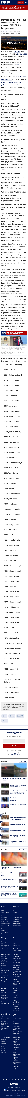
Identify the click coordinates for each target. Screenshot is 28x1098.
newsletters (24, 1079)
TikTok (3, 1041)
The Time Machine (15, 978)
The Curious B (16, 965)
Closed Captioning (15, 993)
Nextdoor (3, 1052)
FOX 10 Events (16, 1020)
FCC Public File (16, 1002)
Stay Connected (16, 1015)
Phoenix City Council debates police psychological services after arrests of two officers (8, 881)
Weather (16, 907)
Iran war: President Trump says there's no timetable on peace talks (9, 874)
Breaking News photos (16, 1028)
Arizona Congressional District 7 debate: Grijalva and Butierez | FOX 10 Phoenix (9, 894)
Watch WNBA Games (16, 1067)
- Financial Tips (5, 949)
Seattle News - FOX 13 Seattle (5, 1002)
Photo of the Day (17, 1031)
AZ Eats (15, 960)
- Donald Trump (17, 950)
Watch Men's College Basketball (16, 1059)
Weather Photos (17, 923)
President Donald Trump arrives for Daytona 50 (13, 347)
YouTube (3, 1039)
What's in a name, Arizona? (17, 983)
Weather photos (17, 1033)
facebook (3, 1079)
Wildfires (15, 916)
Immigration (4, 917)
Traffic (3, 930)
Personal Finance (5, 947)
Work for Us (16, 1010)
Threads (3, 1048)
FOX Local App (5, 1026)
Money (3, 938)
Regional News (4, 989)
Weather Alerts (16, 919)
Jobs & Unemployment (5, 944)
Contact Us (15, 995)
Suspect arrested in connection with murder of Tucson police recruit (18, 817)
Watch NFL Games (15, 1042)
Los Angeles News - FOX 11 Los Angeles (5, 994)
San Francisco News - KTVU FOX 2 (4, 998)
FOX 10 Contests (17, 1018)
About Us (16, 988)
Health (3, 916)
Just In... (4, 761)
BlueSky (3, 1050)
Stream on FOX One (16, 1038)
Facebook (3, 1045)
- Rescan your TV (17, 1008)
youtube (12, 1079)
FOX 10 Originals (16, 955)
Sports (3, 928)
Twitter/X (3, 1047)
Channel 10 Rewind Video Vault (4, 962)
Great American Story (17, 971)
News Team (16, 1004)
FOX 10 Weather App (5, 1028)
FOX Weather (16, 927)
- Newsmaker (16, 947)
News (18, 31)
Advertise (15, 990)
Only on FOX (5, 955)
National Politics (17, 949)
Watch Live (20, 2)
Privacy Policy (15, 753)
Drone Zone (4, 967)
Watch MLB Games (16, 1048)
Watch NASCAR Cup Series (17, 1051)
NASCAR (17, 51)
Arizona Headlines (5, 909)
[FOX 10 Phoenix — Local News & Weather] (5, 2)
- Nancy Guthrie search (5, 976)
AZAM (2, 910)
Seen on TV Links (5, 927)
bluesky (18, 1079)
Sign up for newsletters (16, 1022)
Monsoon (15, 910)
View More (22, 761)
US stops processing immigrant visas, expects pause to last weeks (18, 806)
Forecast (15, 909)
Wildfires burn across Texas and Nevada (11, 868)
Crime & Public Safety (5, 913)
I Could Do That (17, 974)
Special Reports (5, 979)
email (21, 1079)
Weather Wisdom (17, 925)
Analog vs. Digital (17, 958)
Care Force (4, 958)
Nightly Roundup (5, 923)
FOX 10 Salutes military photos (16, 1025)
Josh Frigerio (5, 31)
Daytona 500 (22, 54)
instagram (9, 1079)
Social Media (5, 1037)
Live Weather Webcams (4, 1020)
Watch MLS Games (16, 1070)
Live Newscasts (5, 1018)
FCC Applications (17, 1001)
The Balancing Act (16, 963)
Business (3, 940)
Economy (3, 942)
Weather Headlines (15, 913)
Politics (15, 938)
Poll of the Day (5, 925)
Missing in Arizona (3, 973)
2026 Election (16, 940)
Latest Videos (6, 850)
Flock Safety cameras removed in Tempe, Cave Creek (9, 887)
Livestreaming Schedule (4, 1023)
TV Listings (15, 1006)
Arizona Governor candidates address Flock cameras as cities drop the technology (18, 785)
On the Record (16, 976)
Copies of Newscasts (15, 998)
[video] (14, 859)
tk (15, 1079)
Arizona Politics (16, 945)
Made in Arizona (5, 970)
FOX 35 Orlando (13, 31)
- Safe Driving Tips (4, 933)
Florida (16, 65)
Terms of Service (15, 754)
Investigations (4, 969)
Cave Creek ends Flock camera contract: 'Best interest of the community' (17, 799)
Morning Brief (4, 921)
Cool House (4, 965)
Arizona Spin (4, 957)
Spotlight (3, 981)
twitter (6, 1079)
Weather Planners (17, 917)
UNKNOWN (16, 981)
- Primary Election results (17, 942)
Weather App (16, 921)
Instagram (3, 1043)
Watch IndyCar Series (16, 1055)
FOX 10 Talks (16, 967)
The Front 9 (16, 969)
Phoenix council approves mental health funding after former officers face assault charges (18, 792)
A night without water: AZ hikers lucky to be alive (14, 779)
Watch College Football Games (17, 1045)
